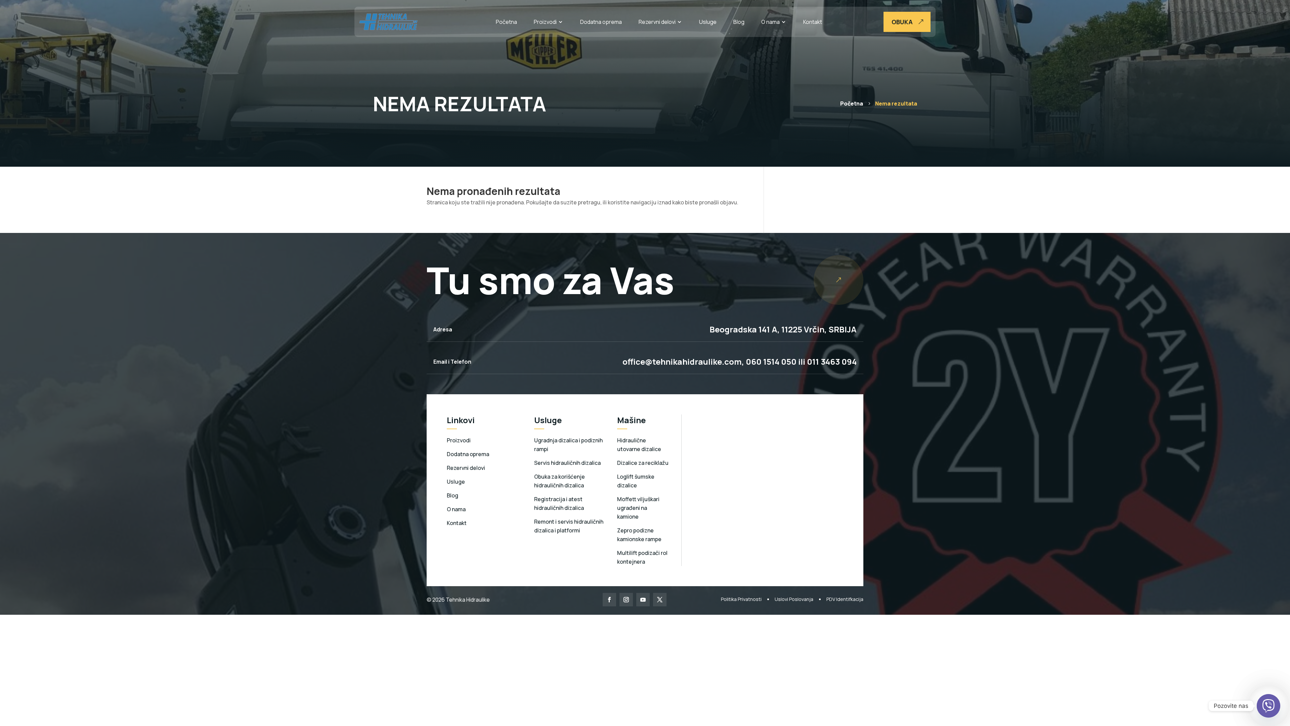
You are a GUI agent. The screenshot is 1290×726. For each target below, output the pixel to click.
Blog (738, 22)
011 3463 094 (832, 361)
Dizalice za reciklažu (643, 463)
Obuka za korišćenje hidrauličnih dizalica (559, 481)
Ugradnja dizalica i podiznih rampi (568, 445)
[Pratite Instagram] (626, 599)
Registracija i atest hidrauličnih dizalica (559, 503)
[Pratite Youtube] (643, 599)
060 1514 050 (770, 361)
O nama (770, 22)
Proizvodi (545, 22)
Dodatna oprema (601, 22)
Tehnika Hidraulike (467, 599)
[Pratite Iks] (659, 599)
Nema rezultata (896, 103)
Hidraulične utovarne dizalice (639, 445)
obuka (902, 22)
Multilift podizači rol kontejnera (642, 557)
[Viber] (1268, 706)
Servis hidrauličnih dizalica (567, 463)
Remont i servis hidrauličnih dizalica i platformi (568, 526)
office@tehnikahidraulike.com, (683, 361)
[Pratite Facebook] (609, 599)
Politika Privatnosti (741, 599)
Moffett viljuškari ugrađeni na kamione (638, 507)
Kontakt (812, 22)
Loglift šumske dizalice (635, 481)
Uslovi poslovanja (794, 599)
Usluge (708, 22)
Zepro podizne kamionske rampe (639, 535)
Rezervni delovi (657, 22)
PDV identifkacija (844, 599)
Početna (506, 22)
